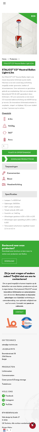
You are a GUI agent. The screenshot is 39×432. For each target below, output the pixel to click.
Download (9, 261)
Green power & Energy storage (14, 380)
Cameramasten (8, 375)
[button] (4, 3)
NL (7, 430)
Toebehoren (6, 384)
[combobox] (7, 430)
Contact (19, 312)
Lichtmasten (7, 371)
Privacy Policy (7, 427)
